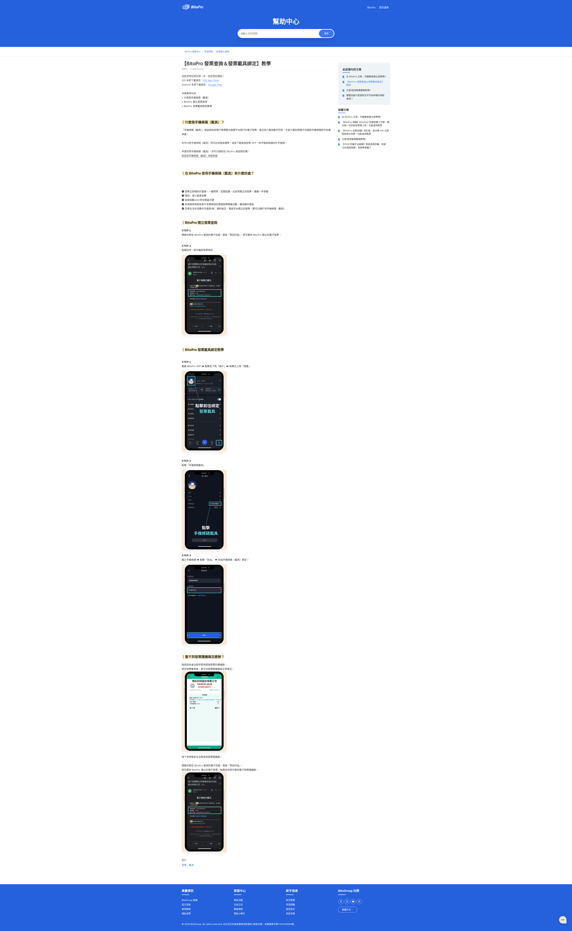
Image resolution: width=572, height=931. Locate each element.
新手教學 (290, 900)
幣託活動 (238, 900)
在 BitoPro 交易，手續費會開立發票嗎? (366, 76)
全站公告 (238, 904)
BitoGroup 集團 (190, 900)
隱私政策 (186, 913)
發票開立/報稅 (222, 51)
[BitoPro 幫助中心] (192, 8)
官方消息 (186, 904)
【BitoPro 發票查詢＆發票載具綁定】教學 (365, 83)
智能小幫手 (239, 913)
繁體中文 (347, 909)
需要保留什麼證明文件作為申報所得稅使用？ (365, 97)
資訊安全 (290, 909)
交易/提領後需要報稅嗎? (358, 90)
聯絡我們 (238, 909)
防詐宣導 (290, 913)
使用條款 (186, 909)
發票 (184, 865)
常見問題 (208, 51)
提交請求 (384, 7)
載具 (191, 865)
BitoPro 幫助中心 (193, 51)
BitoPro (371, 7)
